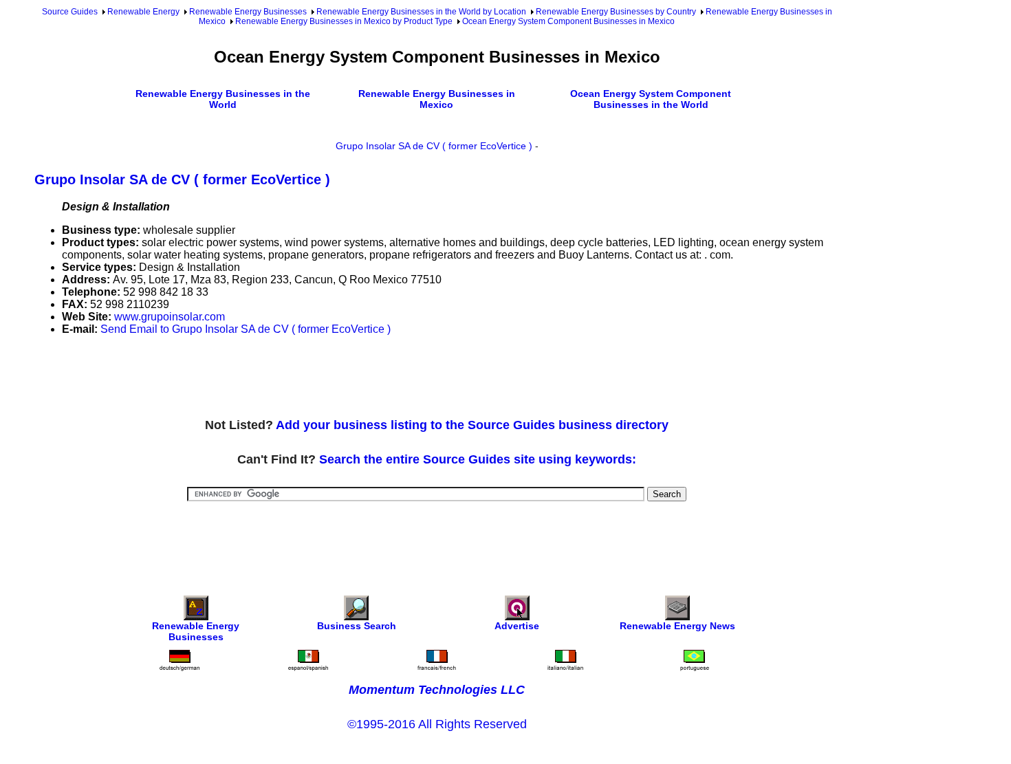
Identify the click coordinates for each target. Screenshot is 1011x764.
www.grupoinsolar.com (169, 317)
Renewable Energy (143, 12)
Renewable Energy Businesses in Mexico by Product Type (344, 21)
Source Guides (70, 12)
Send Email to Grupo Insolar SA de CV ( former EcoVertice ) (245, 329)
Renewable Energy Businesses (248, 12)
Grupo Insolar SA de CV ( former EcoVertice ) (434, 145)
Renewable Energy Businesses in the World (222, 99)
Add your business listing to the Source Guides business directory (472, 425)
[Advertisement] (284, 377)
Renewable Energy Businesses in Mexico (436, 99)
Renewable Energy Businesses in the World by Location (421, 12)
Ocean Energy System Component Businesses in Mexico (568, 21)
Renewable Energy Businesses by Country (616, 12)
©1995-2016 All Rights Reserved (437, 724)
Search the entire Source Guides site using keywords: (477, 459)
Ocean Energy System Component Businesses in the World (650, 99)
